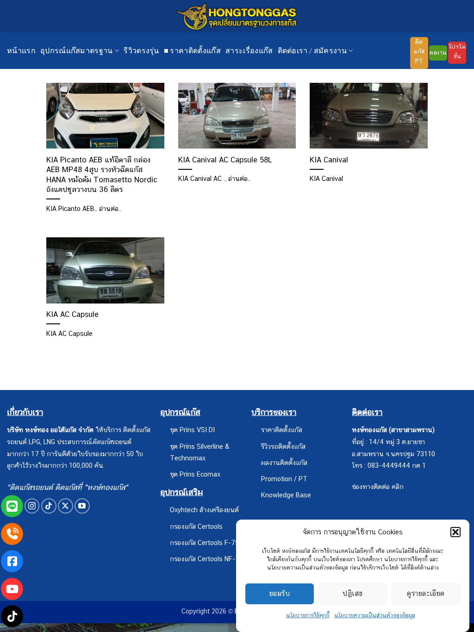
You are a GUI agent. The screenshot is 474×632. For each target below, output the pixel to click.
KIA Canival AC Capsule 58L (225, 159)
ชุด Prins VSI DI (192, 430)
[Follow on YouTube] (82, 506)
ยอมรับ (279, 593)
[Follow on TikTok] (48, 506)
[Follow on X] (65, 506)
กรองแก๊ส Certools (196, 526)
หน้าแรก (21, 50)
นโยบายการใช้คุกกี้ (308, 615)
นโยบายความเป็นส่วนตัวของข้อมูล (374, 615)
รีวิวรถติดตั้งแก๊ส (283, 446)
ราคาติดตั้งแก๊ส (281, 430)
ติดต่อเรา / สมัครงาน (312, 50)
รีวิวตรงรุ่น (141, 50)
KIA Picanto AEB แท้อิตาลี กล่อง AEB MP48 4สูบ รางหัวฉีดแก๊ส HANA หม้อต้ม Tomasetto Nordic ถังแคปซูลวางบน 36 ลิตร (101, 174)
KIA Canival (329, 159)
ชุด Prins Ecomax (195, 474)
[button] (455, 532)
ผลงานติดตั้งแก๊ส (284, 462)
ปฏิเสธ (352, 593)
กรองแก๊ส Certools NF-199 (208, 559)
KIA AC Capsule (72, 314)
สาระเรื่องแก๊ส (249, 50)
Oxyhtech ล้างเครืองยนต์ (204, 510)
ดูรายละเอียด (426, 593)
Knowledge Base (286, 495)
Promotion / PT (284, 479)
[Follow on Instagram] (32, 506)
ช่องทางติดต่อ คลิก (378, 486)
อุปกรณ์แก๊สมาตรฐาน (76, 50)
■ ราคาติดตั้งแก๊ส (192, 50)
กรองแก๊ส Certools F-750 (206, 542)
